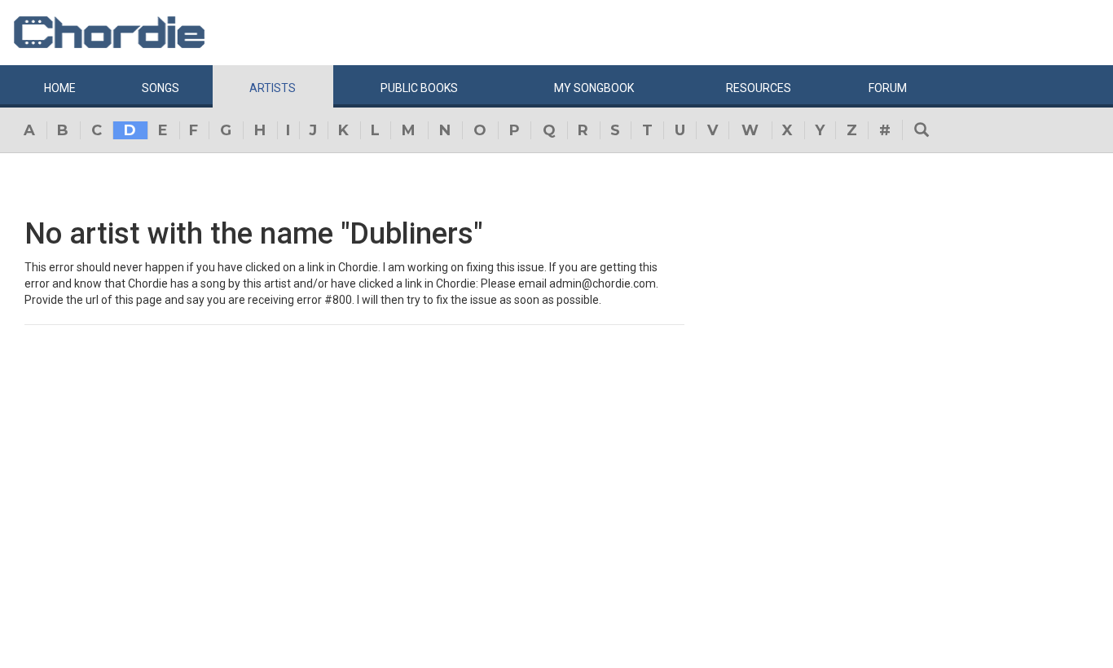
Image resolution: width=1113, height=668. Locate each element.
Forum (888, 87)
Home (60, 87)
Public (419, 87)
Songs (160, 87)
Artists (272, 87)
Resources (758, 87)
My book (594, 87)
